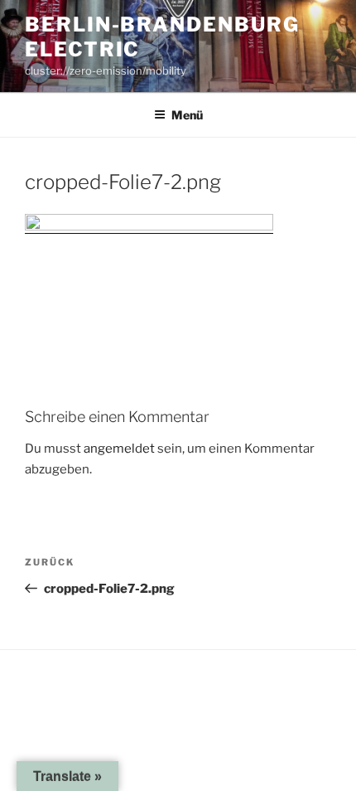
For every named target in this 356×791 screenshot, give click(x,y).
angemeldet (119, 448)
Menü (187, 115)
